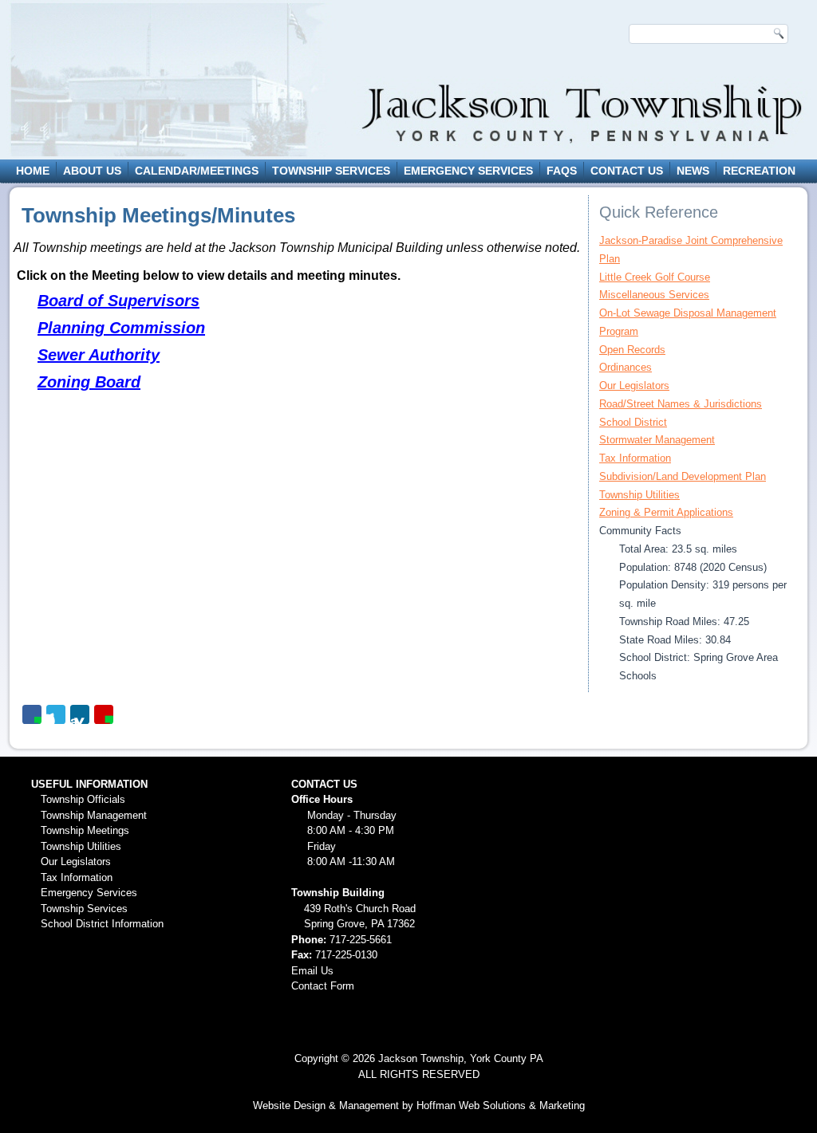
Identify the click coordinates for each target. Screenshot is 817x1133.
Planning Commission (121, 327)
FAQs (562, 170)
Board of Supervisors (118, 300)
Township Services (331, 170)
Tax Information (635, 458)
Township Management (94, 815)
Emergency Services (468, 170)
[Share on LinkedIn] (79, 714)
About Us (92, 170)
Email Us (312, 971)
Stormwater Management (657, 440)
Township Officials (83, 799)
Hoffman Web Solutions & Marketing (500, 1105)
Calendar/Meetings (197, 170)
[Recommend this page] (103, 714)
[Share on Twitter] (55, 714)
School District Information (102, 924)
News (693, 170)
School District (633, 422)
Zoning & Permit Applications (666, 512)
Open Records (632, 350)
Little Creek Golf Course (654, 277)
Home (32, 170)
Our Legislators (634, 385)
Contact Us (626, 170)
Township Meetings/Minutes (158, 215)
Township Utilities (639, 495)
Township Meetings (85, 830)
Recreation (759, 170)
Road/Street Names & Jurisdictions (680, 404)
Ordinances (625, 367)
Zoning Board (88, 382)
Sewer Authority (98, 355)
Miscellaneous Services (654, 295)
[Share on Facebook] (31, 714)
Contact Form (322, 986)
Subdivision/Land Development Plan (682, 476)
